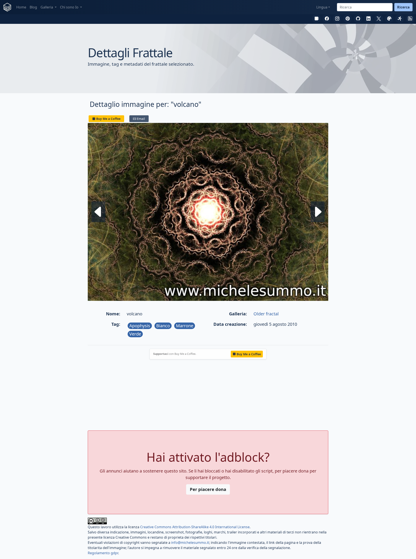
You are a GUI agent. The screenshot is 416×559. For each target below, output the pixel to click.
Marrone (184, 326)
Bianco (163, 326)
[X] (378, 18)
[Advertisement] (208, 395)
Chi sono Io (69, 7)
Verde (135, 334)
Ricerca (403, 7)
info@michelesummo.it (190, 542)
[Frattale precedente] (318, 211)
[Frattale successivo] (98, 211)
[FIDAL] (399, 18)
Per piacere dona (208, 489)
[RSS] (410, 18)
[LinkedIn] (368, 18)
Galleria (47, 7)
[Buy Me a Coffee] (316, 18)
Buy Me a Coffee (108, 119)
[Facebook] (326, 18)
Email (141, 119)
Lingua (321, 7)
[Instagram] (337, 18)
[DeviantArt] (389, 18)
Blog (33, 7)
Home (21, 7)
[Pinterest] (347, 18)
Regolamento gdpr (103, 553)
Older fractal (266, 314)
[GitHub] (358, 18)
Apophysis (139, 326)
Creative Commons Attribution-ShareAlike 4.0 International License (195, 527)
